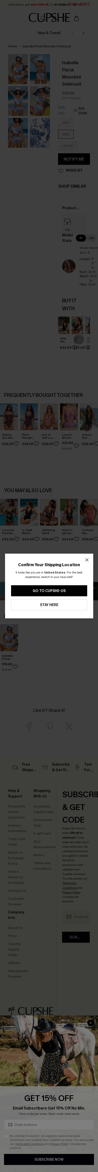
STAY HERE (49, 605)
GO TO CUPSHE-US (49, 591)
